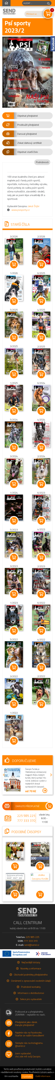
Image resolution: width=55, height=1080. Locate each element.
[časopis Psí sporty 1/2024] (14, 507)
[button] (27, 115)
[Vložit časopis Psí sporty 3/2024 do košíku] (14, 484)
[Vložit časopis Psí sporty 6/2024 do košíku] (41, 411)
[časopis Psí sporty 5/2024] (14, 434)
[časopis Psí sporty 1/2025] (14, 397)
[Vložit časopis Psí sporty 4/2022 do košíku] (41, 667)
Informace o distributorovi (31, 993)
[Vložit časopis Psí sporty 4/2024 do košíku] (41, 448)
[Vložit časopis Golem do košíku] (15, 866)
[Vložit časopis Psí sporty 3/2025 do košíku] (14, 374)
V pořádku (27, 1076)
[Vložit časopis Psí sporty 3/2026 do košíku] (14, 264)
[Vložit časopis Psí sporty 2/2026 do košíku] (41, 264)
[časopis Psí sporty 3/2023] (14, 581)
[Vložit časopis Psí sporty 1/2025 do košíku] (14, 411)
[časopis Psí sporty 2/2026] (41, 251)
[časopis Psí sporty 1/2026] (14, 288)
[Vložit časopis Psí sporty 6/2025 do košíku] (41, 301)
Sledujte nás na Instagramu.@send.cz (29, 1044)
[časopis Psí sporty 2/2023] (41, 581)
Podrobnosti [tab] (42, 162)
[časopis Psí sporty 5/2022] (14, 654)
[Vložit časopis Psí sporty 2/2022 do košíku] (41, 704)
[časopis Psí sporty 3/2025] (14, 361)
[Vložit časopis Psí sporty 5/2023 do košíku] (14, 557)
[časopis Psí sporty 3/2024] (14, 471)
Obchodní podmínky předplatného (31, 974)
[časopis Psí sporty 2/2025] (41, 361)
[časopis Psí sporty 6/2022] (41, 617)
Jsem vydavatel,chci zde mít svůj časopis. (28, 1054)
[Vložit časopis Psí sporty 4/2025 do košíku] (41, 338)
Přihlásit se (31, 14)
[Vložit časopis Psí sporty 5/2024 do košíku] (14, 448)
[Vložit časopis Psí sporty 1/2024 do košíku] (14, 521)
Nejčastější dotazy (31, 962)
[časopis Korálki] (40, 876)
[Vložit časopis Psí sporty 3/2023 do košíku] (14, 594)
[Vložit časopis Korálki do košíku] (40, 894)
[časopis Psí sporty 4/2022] (41, 654)
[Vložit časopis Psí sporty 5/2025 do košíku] (14, 338)
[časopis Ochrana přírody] (15, 883)
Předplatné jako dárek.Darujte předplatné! (26, 1023)
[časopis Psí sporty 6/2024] (41, 397)
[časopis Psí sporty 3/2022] (14, 691)
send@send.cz (31, 945)
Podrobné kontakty (31, 987)
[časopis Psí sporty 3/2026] (14, 251)
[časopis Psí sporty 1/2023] (14, 617)
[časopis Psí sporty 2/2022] (41, 691)
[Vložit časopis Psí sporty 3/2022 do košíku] (14, 704)
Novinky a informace (30, 968)
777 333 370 (26, 820)
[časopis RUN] (40, 854)
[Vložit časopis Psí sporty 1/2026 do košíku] (14, 301)
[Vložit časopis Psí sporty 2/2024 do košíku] (41, 484)
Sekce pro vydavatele (31, 999)
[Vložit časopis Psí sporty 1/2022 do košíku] (14, 741)
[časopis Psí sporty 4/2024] (41, 434)
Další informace (43, 1076)
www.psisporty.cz (20, 210)
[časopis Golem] (15, 851)
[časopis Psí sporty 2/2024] (41, 471)
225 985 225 (26, 815)
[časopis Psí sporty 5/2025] (14, 324)
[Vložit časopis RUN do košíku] (40, 866)
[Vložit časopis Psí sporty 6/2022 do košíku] (41, 631)
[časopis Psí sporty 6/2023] (41, 507)
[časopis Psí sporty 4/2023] (41, 544)
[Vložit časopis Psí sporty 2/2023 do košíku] (41, 594)
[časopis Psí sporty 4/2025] (41, 324)
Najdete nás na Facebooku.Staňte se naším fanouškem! (29, 1034)
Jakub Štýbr (33, 206)
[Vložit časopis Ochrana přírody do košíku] (15, 894)
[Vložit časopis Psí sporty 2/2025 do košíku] (41, 374)
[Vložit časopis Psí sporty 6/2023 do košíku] (41, 521)
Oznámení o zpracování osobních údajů (31, 981)
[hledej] (48, 3)
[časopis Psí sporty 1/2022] (14, 727)
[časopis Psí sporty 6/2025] (41, 288)
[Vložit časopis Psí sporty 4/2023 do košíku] (41, 557)
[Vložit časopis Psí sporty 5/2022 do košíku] (14, 667)
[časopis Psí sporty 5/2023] (14, 544)
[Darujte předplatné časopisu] (27, 806)
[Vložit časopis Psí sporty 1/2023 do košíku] (14, 631)
